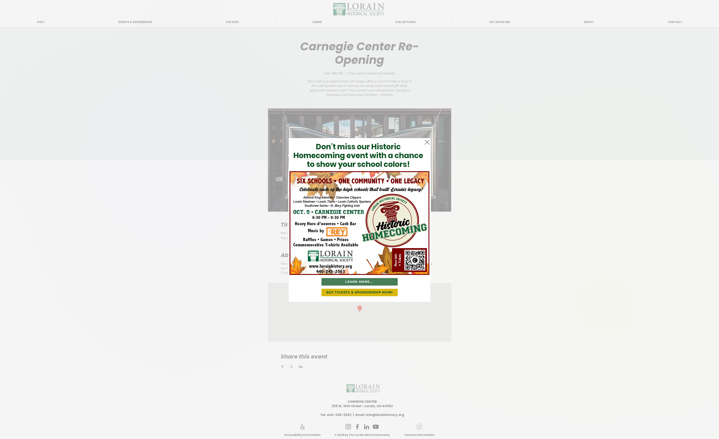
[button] (427, 142)
